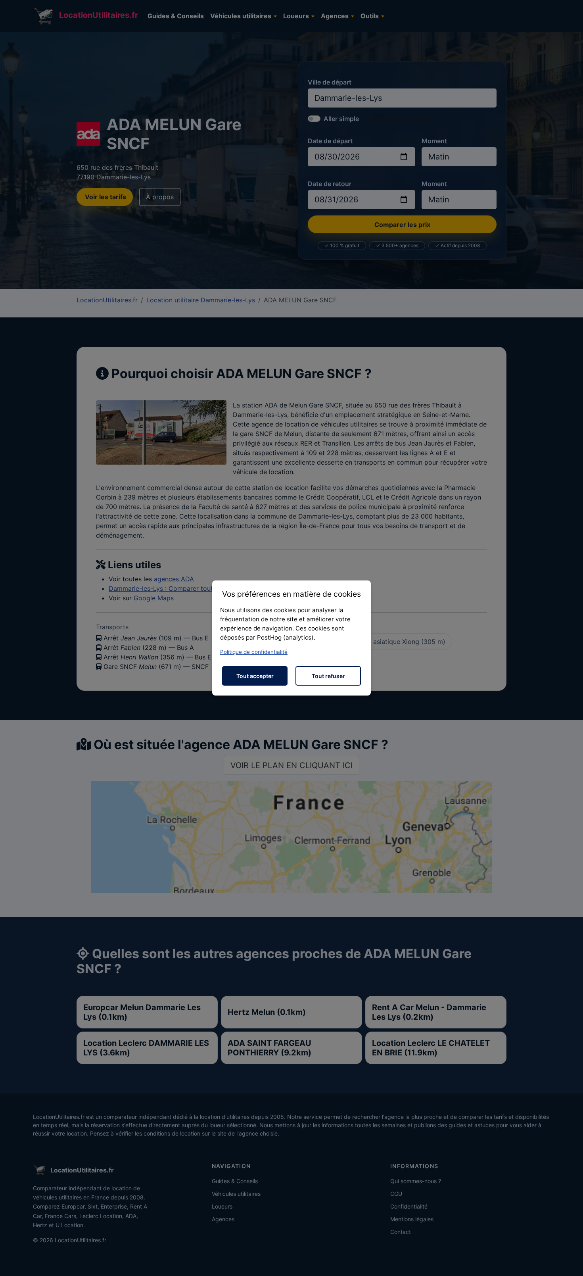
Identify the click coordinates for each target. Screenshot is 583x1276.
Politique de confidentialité (254, 652)
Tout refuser (328, 676)
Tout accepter (255, 676)
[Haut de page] (569, 1261)
